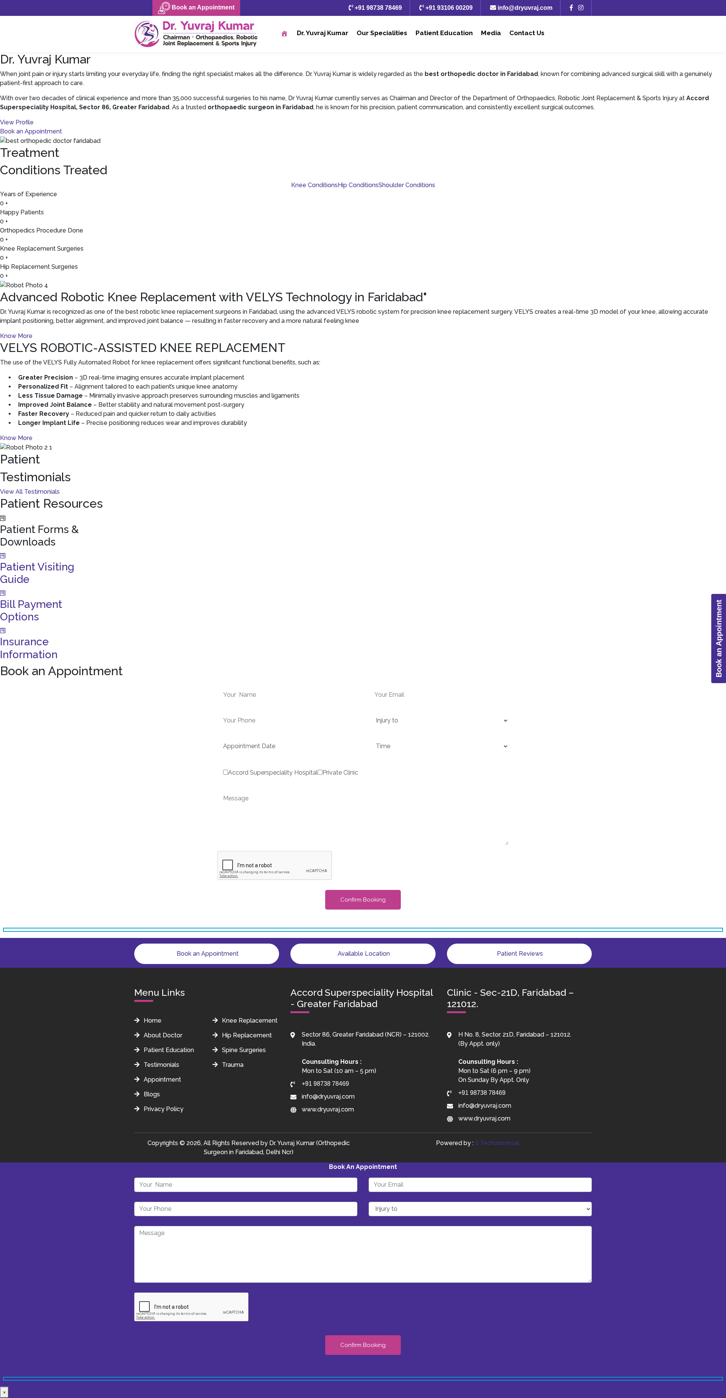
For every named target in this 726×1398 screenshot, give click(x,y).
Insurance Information (28, 648)
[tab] (314, 185)
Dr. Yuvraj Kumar (322, 33)
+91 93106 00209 (448, 8)
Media (491, 33)
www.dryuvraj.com (328, 1109)
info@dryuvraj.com (524, 8)
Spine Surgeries (243, 1050)
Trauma (232, 1064)
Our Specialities (382, 33)
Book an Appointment (202, 7)
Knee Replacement (249, 1020)
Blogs (151, 1094)
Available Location (363, 953)
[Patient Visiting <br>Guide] (2, 556)
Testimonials (160, 1064)
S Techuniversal (497, 1143)
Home (151, 1020)
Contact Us (526, 33)
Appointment (161, 1079)
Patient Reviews (519, 953)
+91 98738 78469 (377, 8)
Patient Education (444, 33)
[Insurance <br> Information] (2, 630)
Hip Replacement (246, 1035)
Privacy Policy (162, 1109)
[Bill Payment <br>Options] (2, 593)
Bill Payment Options (31, 610)
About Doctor (162, 1035)
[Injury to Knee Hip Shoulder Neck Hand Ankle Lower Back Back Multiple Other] (363, 1279)
